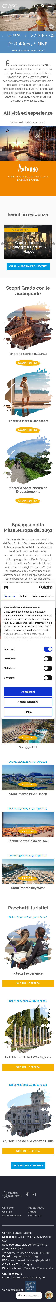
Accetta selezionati (28, 701)
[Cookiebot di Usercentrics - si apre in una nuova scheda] (39, 587)
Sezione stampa (11, 1215)
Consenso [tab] (9, 596)
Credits (32, 1212)
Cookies (7, 1212)
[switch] (48, 658)
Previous (2, 243)
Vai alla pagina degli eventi (28, 266)
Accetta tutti (28, 691)
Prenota (28, 737)
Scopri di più (27, 362)
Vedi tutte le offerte (28, 1165)
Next (53, 243)
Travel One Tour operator (38, 1268)
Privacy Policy (36, 1208)
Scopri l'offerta (28, 983)
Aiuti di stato (35, 1215)
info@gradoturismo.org (24, 1256)
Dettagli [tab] (23, 596)
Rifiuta (28, 712)
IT (34, 5)
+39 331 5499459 (40, 1252)
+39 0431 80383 (16, 1252)
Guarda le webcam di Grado (28, 51)
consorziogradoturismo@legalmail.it (29, 1260)
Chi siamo (8, 1208)
